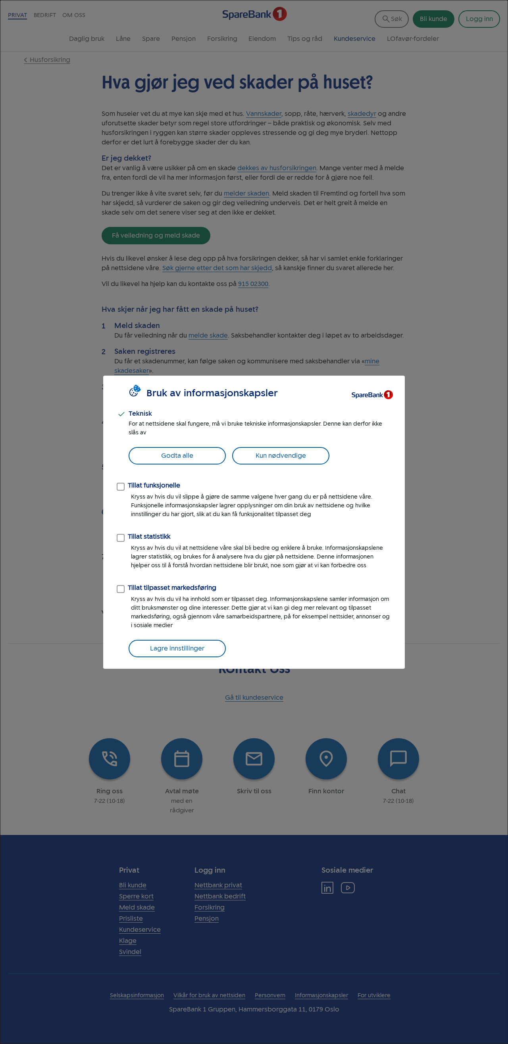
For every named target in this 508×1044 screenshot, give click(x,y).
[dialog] (254, 522)
